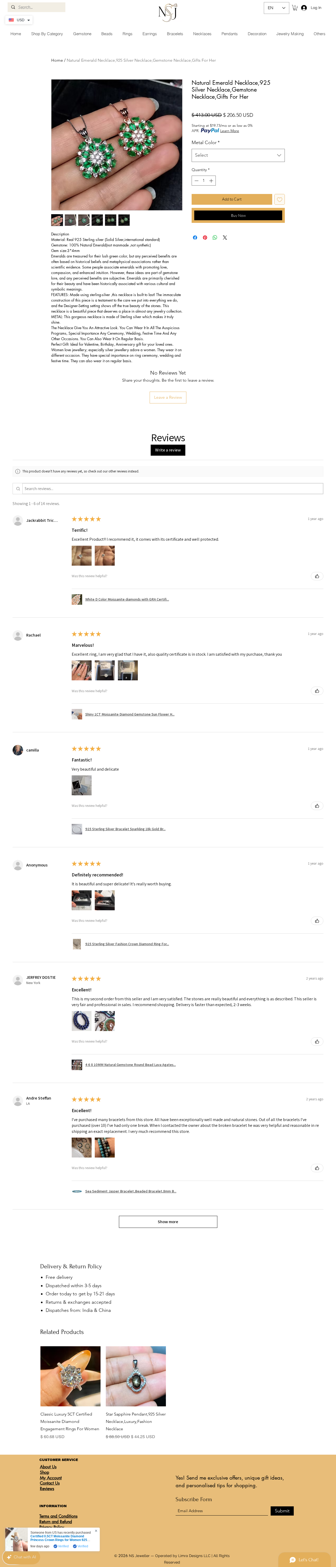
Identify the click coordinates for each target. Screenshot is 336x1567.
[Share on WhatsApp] (215, 237)
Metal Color (206, 142)
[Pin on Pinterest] (205, 237)
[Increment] (211, 181)
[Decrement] (196, 181)
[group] (168, 1393)
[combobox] (238, 155)
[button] (295, 7)
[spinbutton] (204, 181)
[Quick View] (70, 1376)
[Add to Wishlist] (279, 199)
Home (57, 60)
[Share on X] (225, 237)
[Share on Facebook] (195, 237)
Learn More (229, 130)
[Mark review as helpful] (317, 576)
